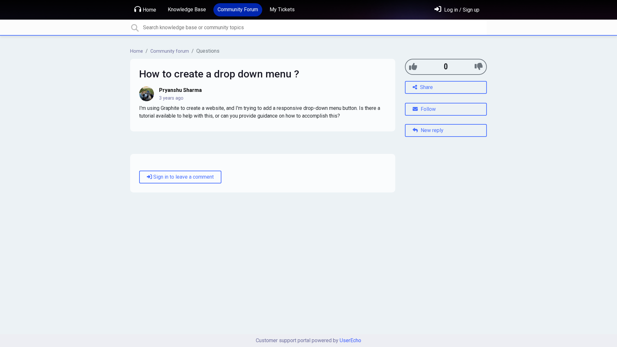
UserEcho (350, 340)
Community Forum (238, 9)
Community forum (169, 51)
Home (149, 10)
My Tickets (282, 9)
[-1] (479, 66)
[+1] (413, 66)
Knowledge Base (187, 9)
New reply (431, 130)
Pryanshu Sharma (180, 90)
